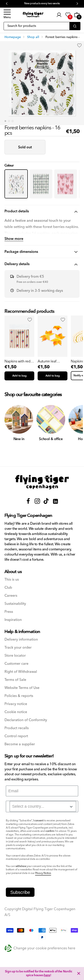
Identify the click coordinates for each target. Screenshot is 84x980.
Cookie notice (15, 712)
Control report (16, 736)
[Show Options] (71, 806)
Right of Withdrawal (20, 671)
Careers (10, 595)
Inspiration (13, 620)
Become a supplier (19, 744)
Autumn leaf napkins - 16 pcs (50, 361)
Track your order (18, 647)
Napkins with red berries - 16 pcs (17, 361)
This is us (11, 579)
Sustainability (15, 603)
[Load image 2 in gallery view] (9, 121)
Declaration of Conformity (25, 720)
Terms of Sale (15, 679)
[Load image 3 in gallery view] (12, 121)
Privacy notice (15, 704)
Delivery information (21, 639)
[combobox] (43, 806)
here (47, 975)
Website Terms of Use (21, 688)
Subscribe (20, 892)
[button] (7, 15)
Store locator (15, 655)
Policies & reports (18, 696)
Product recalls (16, 728)
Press (8, 611)
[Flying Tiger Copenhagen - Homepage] (33, 14)
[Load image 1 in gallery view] (5, 121)
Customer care (16, 663)
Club (8, 587)
